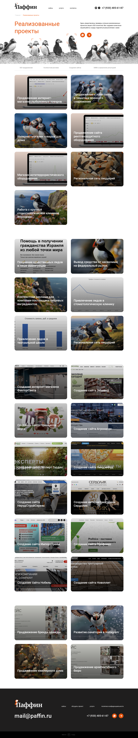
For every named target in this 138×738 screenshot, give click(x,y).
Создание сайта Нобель (34, 582)
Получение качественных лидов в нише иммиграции (40, 263)
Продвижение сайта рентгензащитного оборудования (88, 136)
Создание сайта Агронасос (93, 429)
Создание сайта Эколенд (91, 390)
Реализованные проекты (31, 15)
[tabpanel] (69, 153)
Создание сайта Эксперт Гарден (40, 467)
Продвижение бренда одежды (39, 632)
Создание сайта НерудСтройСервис (31, 503)
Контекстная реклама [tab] (51, 68)
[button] (78, 706)
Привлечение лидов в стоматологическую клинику (94, 302)
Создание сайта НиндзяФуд (93, 467)
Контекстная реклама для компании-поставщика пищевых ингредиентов (40, 300)
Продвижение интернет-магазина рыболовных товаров (39, 99)
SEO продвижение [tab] (26, 68)
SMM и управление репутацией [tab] (105, 68)
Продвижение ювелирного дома (40, 670)
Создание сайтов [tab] (75, 68)
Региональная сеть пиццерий (94, 178)
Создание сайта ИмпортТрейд (38, 544)
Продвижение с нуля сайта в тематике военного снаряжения (93, 98)
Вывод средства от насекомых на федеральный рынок (96, 263)
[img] (99, 8)
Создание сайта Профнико (92, 544)
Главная (17, 15)
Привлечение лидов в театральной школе (32, 340)
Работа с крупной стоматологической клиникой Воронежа (38, 213)
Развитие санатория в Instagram (96, 632)
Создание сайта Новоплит (92, 582)
